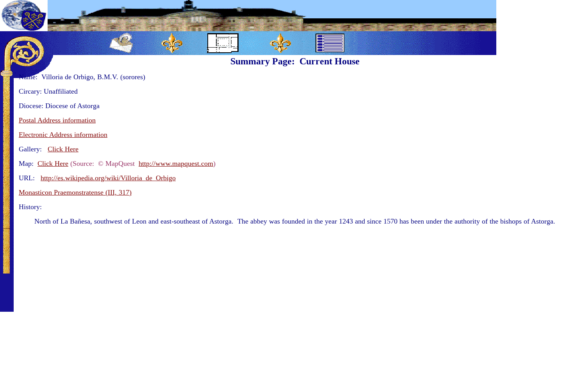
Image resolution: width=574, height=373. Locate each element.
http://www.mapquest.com (176, 163)
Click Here (52, 163)
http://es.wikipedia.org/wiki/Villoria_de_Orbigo (108, 178)
